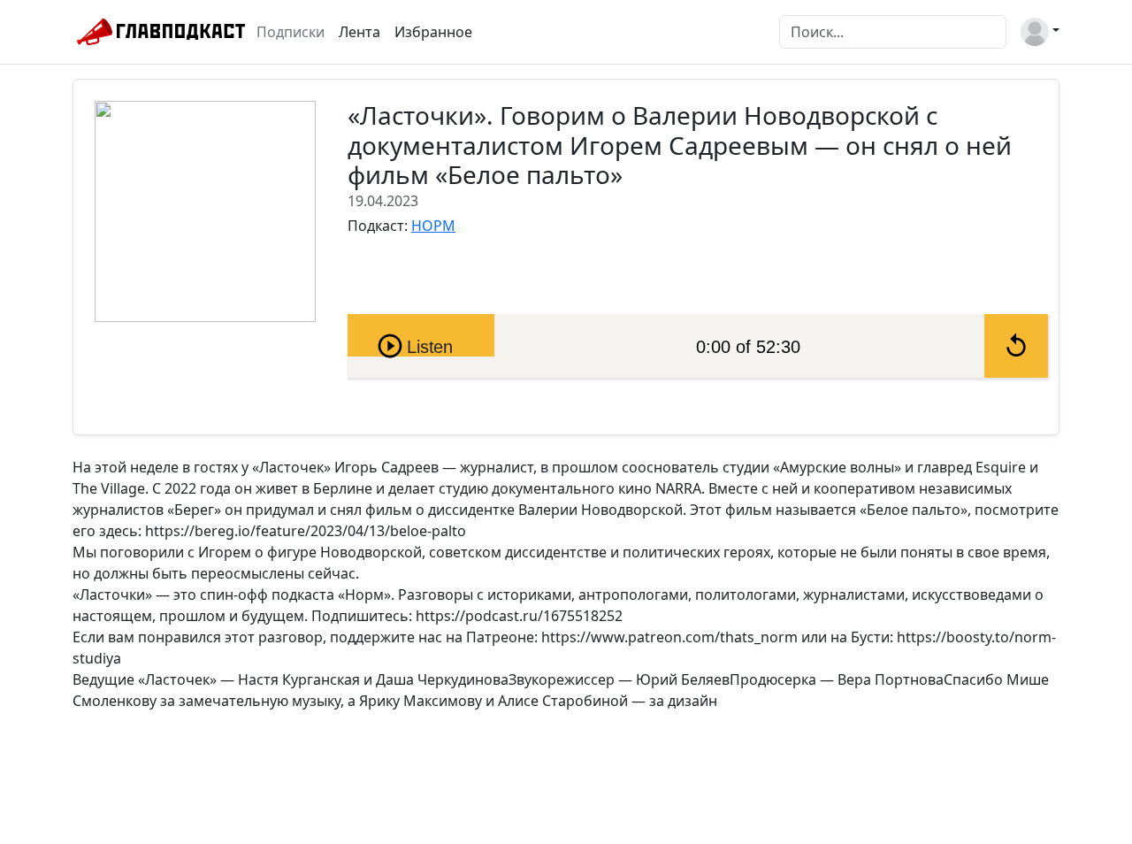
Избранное (433, 32)
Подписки (290, 32)
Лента (359, 32)
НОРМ (433, 225)
